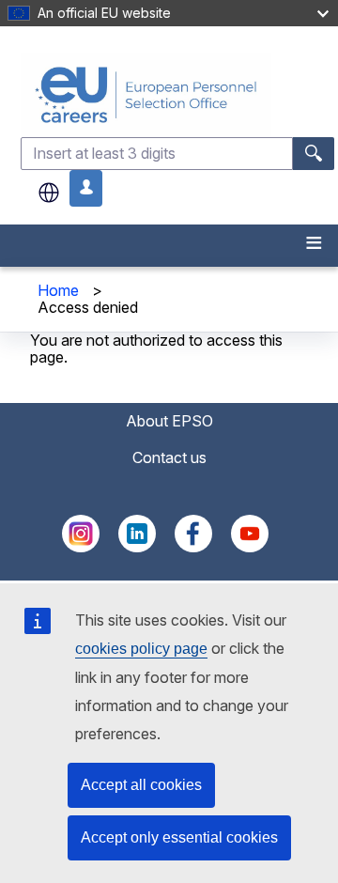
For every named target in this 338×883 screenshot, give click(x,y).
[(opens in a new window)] (81, 546)
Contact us (169, 457)
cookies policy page (141, 649)
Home (58, 290)
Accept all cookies (141, 785)
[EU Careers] (177, 94)
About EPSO (169, 420)
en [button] (48, 192)
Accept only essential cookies (179, 837)
